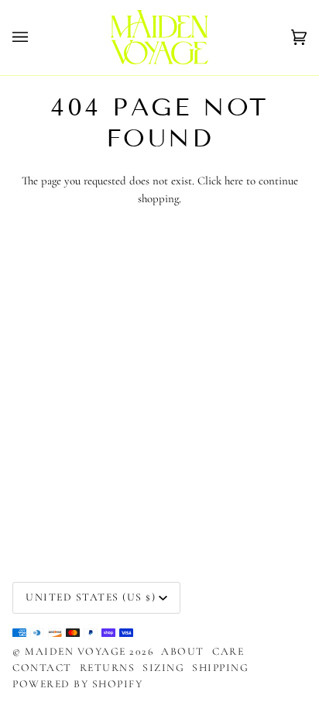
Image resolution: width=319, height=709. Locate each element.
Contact (42, 667)
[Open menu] (35, 37)
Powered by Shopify (77, 683)
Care (228, 651)
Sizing (163, 667)
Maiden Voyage (77, 651)
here (234, 181)
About (182, 651)
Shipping (220, 667)
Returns (107, 667)
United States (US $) (91, 597)
